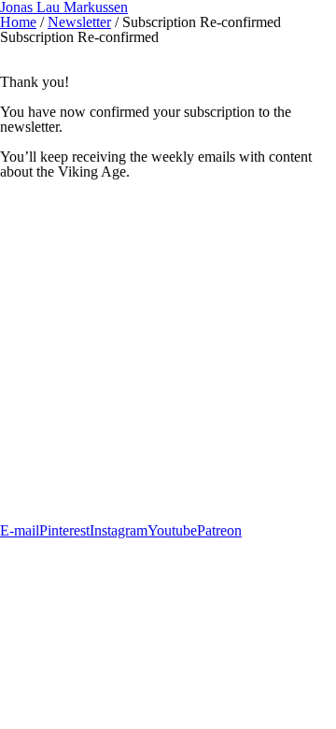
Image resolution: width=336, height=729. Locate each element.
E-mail (19, 530)
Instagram (118, 530)
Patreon (219, 530)
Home (18, 22)
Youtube (172, 530)
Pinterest (64, 530)
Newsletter (79, 22)
